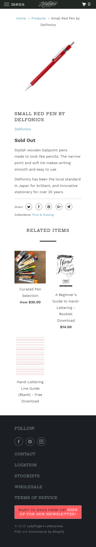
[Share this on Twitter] (28, 206)
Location (26, 465)
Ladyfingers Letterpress (45, 526)
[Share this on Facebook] (38, 206)
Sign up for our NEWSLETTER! (49, 512)
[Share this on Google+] (58, 206)
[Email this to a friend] (68, 206)
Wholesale (29, 487)
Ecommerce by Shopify (46, 531)
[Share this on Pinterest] (48, 206)
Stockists (27, 476)
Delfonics (23, 129)
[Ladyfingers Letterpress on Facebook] (20, 441)
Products (38, 18)
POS (18, 531)
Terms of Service (36, 497)
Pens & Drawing (43, 214)
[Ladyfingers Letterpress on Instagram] (42, 441)
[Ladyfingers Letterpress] (48, 4)
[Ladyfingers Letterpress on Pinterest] (31, 441)
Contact (25, 454)
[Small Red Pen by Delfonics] (48, 66)
